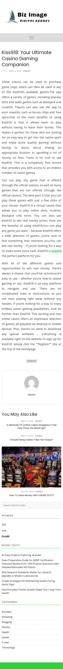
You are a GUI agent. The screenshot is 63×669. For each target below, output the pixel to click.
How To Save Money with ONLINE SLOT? (31, 495)
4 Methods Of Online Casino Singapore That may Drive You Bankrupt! (31, 426)
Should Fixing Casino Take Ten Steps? (31, 439)
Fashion (6, 627)
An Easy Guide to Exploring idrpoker (21, 555)
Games (5, 637)
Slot (4, 524)
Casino (26, 71)
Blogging (7, 622)
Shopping (7, 616)
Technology (8, 647)
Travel (5, 642)
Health (5, 632)
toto (4, 530)
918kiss (31, 361)
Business (7, 611)
